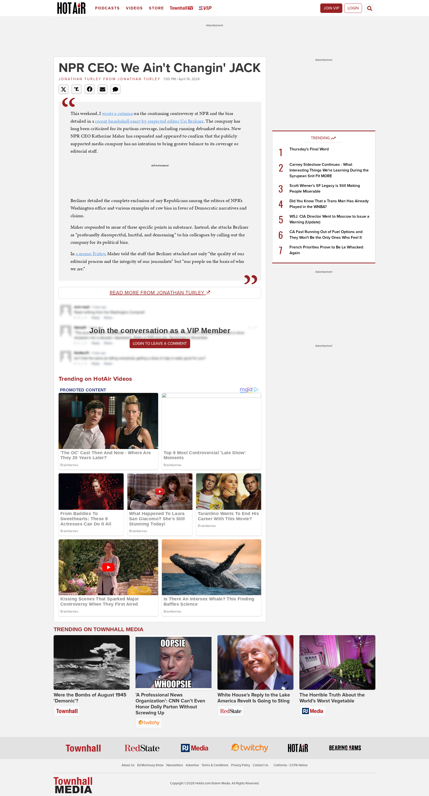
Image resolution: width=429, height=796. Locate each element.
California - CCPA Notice (291, 765)
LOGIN (353, 8)
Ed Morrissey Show (150, 765)
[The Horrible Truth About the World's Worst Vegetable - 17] (337, 662)
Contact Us (260, 765)
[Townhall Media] (73, 785)
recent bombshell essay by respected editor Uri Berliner (149, 121)
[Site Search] (369, 8)
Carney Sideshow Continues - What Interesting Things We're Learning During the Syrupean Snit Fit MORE (329, 170)
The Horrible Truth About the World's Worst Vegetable (332, 698)
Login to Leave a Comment (160, 343)
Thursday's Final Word (309, 149)
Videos (134, 8)
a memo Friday (90, 253)
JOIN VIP (331, 8)
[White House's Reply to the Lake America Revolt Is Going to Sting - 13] (255, 662)
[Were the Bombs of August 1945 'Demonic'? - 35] (92, 662)
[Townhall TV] (182, 8)
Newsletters (174, 765)
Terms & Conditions (215, 765)
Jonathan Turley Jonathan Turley (110, 79)
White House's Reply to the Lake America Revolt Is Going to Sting (253, 698)
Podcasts (107, 8)
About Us (128, 765)
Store (156, 8)
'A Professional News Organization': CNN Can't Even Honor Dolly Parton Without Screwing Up (170, 704)
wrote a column (117, 113)
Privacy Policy (240, 765)
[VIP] (206, 8)
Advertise (192, 765)
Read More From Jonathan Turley (158, 293)
